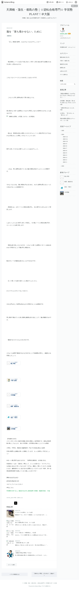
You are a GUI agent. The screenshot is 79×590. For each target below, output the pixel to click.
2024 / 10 (65, 141)
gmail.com (16, 481)
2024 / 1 (65, 162)
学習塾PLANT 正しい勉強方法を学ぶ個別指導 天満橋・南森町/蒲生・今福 (28, 491)
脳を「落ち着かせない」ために (24, 31)
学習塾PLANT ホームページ (67, 47)
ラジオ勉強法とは (14, 574)
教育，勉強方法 (68, 181)
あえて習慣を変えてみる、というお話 (25, 522)
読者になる (74, 6)
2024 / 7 (65, 148)
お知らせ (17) (63, 71)
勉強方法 (9, 35)
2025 (62, 130)
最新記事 (63, 90)
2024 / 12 (65, 136)
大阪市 (19, 441)
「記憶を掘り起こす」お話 (22, 542)
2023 (62, 166)
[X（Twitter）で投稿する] (15, 503)
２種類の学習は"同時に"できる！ (23, 552)
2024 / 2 (65, 159)
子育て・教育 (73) (64, 60)
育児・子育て (67, 187)
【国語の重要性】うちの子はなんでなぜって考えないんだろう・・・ (67, 95)
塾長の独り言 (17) (64, 57)
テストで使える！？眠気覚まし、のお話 (25, 532)
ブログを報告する (46, 586)
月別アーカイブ (65, 126)
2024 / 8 (65, 146)
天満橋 (23, 441)
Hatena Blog (38, 586)
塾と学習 (66, 176)
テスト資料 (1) (64, 74)
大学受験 (66, 192)
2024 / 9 (65, 143)
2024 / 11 (65, 139)
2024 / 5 (65, 153)
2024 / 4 (65, 155)
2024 (62, 134)
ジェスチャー (16, 291)
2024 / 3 (65, 157)
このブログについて (65, 38)
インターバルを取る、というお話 (23, 512)
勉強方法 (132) (64, 64)
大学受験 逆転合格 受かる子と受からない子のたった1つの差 (68, 102)
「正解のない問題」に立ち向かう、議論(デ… (44, 574)
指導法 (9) (62, 67)
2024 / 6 (65, 150)
